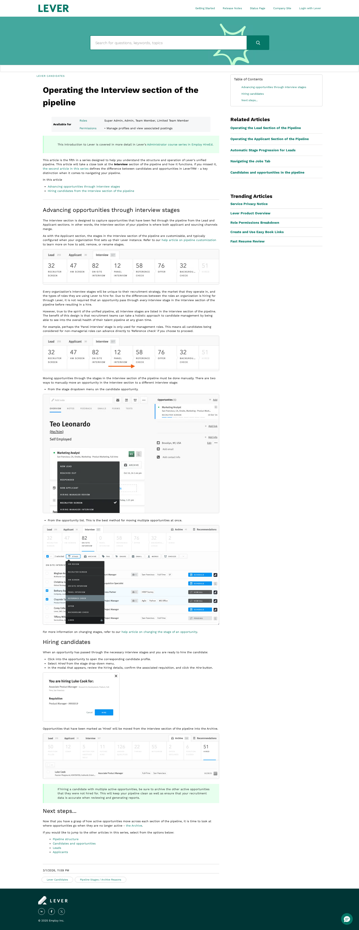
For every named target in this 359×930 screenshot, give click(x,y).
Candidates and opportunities (74, 843)
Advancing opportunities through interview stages (84, 186)
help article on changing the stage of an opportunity (159, 631)
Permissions (88, 128)
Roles (83, 120)
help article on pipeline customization (189, 240)
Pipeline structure (66, 839)
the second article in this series (66, 168)
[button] (347, 919)
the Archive (134, 825)
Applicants (60, 852)
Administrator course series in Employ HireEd (180, 144)
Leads (57, 847)
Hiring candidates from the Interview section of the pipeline (91, 190)
